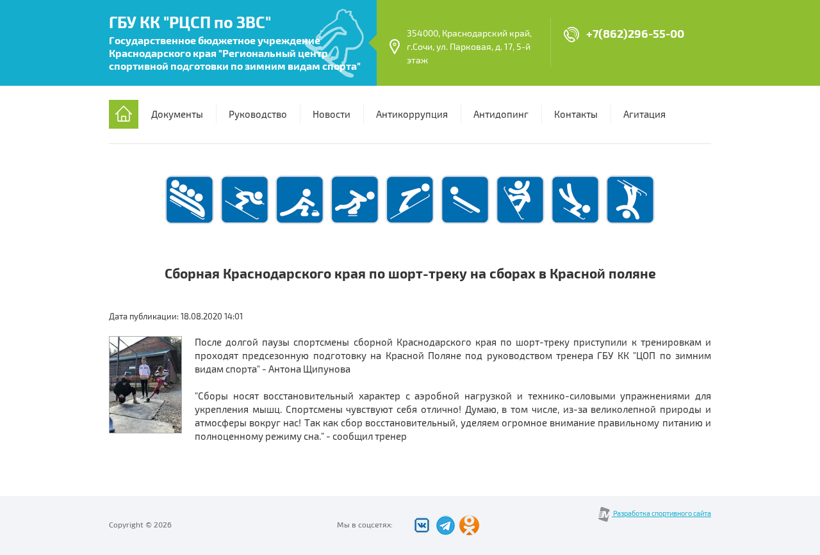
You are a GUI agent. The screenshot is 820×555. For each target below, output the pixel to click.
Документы (177, 114)
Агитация (644, 114)
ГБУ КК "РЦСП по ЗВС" (190, 23)
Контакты (576, 114)
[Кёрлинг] (299, 222)
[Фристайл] (630, 222)
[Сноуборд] (520, 222)
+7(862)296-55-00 (635, 34)
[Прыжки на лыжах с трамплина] (410, 222)
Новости (331, 114)
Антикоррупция (412, 114)
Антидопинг (501, 114)
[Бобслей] (189, 222)
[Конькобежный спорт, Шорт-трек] (355, 222)
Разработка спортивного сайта (661, 514)
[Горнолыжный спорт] (244, 222)
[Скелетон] (575, 222)
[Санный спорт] (465, 222)
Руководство (258, 114)
